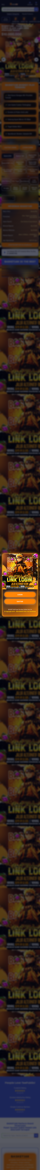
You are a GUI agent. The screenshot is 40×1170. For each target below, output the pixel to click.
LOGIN (20, 595)
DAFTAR (20, 601)
